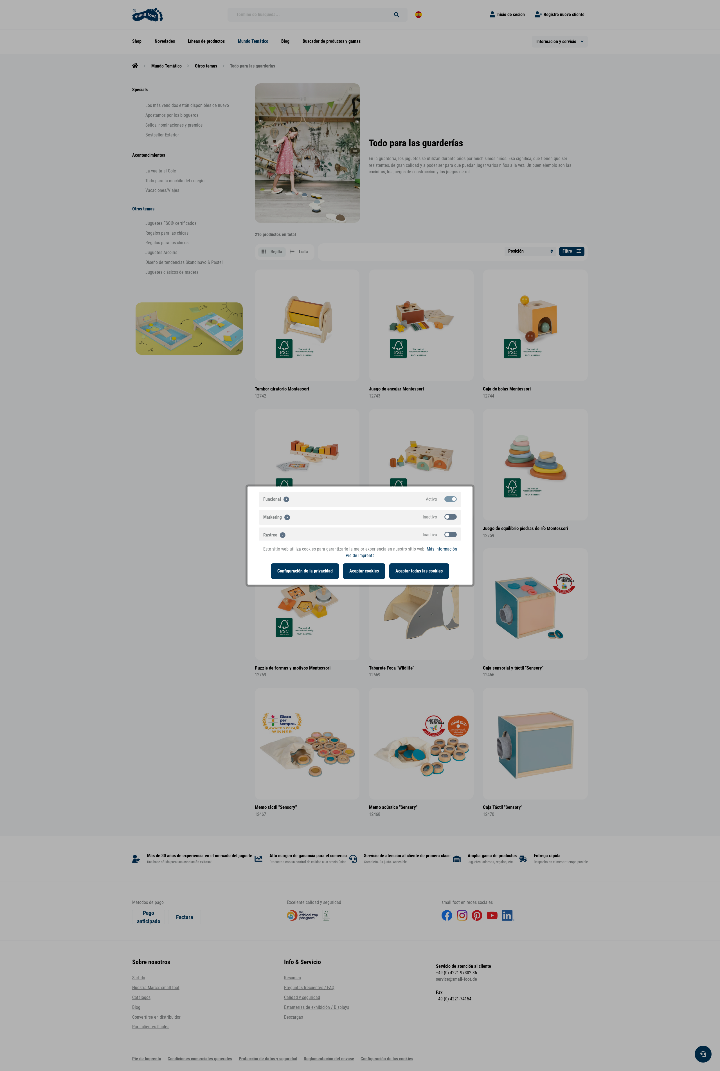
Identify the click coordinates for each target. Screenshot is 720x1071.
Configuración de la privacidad (305, 571)
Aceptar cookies (364, 571)
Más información (442, 549)
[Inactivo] (450, 517)
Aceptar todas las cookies (419, 571)
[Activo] (450, 499)
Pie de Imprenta (360, 555)
